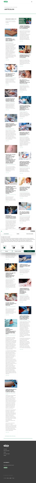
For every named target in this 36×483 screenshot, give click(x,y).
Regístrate (5, 467)
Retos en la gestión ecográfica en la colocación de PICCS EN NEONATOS (24, 133)
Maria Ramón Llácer (9, 219)
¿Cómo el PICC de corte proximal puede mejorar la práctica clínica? (25, 265)
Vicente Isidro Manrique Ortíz (10, 393)
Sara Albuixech (22, 58)
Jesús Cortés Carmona (24, 215)
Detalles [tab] (18, 233)
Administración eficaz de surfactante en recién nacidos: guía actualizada (25, 56)
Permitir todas (29, 251)
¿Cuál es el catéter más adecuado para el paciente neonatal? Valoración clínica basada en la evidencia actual (25, 163)
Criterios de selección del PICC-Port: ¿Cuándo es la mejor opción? (10, 39)
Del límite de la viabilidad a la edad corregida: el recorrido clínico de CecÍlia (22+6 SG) (25, 81)
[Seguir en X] (5, 478)
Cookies (5, 452)
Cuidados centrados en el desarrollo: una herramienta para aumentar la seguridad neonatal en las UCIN (25, 107)
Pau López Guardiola (9, 77)
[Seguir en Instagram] (7, 478)
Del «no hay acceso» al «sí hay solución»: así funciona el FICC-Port (25, 213)
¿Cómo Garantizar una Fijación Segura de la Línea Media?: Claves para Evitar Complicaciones (24, 317)
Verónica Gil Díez (9, 20)
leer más (7, 24)
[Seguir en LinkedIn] (9, 478)
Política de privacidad (6, 450)
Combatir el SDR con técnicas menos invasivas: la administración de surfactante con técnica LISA (10, 275)
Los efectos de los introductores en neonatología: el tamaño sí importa (10, 100)
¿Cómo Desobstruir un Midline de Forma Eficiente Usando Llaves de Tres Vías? (11, 390)
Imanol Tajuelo (9, 102)
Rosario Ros (22, 111)
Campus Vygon (23, 29)
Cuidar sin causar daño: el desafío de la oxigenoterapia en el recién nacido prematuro (11, 125)
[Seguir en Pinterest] (12, 478)
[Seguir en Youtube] (10, 478)
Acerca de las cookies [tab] (29, 233)
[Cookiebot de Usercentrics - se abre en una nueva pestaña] (31, 231)
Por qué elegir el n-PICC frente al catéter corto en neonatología (10, 75)
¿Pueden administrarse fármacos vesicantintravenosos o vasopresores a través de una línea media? (11, 331)
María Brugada (8, 278)
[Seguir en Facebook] (4, 478)
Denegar (6, 251)
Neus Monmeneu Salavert (10, 164)
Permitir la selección (18, 251)
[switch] (13, 247)
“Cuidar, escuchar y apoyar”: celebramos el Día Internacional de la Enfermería (25, 27)
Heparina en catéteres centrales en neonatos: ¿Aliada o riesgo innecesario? (11, 217)
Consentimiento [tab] (6, 233)
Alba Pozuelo (22, 84)
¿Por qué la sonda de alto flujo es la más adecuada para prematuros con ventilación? (25, 189)
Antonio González (23, 320)
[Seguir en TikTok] (13, 478)
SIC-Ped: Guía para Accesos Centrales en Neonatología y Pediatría (11, 304)
